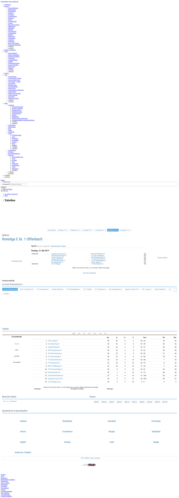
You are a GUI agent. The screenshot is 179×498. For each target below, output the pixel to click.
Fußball (10, 61)
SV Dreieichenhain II (58, 260)
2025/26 (104, 402)
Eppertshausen (12, 16)
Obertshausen (12, 33)
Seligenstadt (11, 38)
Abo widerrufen (5, 494)
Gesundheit (15, 140)
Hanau (10, 20)
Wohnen (14, 145)
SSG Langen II (96, 262)
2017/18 (164, 402)
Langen (10, 23)
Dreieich (10, 13)
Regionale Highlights (14, 45)
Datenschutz (15, 165)
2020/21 (142, 402)
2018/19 (157, 402)
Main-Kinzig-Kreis (13, 25)
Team (13, 158)
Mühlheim (11, 28)
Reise (13, 143)
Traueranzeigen (16, 113)
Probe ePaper (12, 91)
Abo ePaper (11, 83)
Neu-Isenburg (12, 31)
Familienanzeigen (17, 112)
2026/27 (96, 402)
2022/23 (126, 402)
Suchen (3, 187)
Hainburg (11, 18)
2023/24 (119, 402)
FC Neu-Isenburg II (97, 255)
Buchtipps (15, 138)
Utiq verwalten (5, 483)
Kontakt (14, 160)
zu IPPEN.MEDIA (6, 496)
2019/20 (149, 402)
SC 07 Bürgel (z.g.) (54, 382)
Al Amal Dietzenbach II (58, 255)
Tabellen (10, 68)
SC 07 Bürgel (55, 264)
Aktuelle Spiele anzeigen (58, 246)
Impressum (15, 168)
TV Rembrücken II (97, 264)
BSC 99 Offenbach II (98, 254)
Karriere (14, 142)
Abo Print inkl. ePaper (14, 78)
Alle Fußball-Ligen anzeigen (90, 458)
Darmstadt (11, 41)
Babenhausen (12, 10)
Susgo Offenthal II (57, 259)
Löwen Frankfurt (13, 65)
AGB (13, 167)
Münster (10, 30)
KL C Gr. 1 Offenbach (10, 401)
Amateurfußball (12, 60)
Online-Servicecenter (14, 93)
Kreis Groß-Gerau (13, 43)
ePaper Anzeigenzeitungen (20, 118)
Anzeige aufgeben (17, 108)
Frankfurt (11, 40)
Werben (14, 115)
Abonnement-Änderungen (16, 90)
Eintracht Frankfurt (13, 56)
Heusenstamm (12, 21)
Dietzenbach (12, 11)
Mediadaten (15, 117)
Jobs (13, 162)
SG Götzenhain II (57, 262)
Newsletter (11, 97)
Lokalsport (11, 58)
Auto (13, 137)
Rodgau (10, 35)
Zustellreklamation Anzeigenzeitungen (23, 120)
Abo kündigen (5, 493)
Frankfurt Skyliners (14, 63)
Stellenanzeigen (16, 110)
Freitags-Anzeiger (13, 98)
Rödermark (11, 36)
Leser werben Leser (14, 80)
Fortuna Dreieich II (57, 257)
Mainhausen (11, 26)
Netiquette (15, 163)
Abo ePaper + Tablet (14, 81)
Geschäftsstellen (13, 86)
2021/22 (134, 402)
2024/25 (111, 402)
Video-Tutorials (12, 95)
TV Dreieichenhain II (98, 259)
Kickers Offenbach (13, 55)
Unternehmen (5, 488)
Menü (2, 180)
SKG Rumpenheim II (98, 257)
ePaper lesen (12, 88)
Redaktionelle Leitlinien (8, 479)
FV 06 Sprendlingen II (98, 260)
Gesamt (6, 294)
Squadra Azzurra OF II (58, 254)
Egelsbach (11, 15)
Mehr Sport (11, 66)
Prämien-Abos (12, 85)
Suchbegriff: (6, 184)
